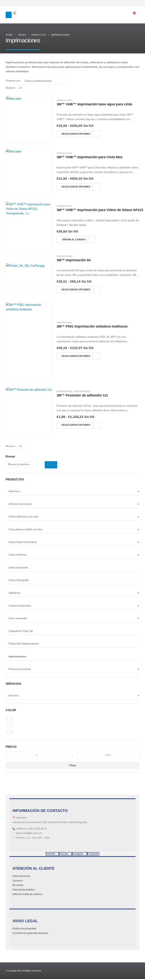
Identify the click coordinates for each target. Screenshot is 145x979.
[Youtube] (126, 3)
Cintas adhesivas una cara (23, 516)
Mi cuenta (17, 885)
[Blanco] (9, 718)
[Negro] (9, 725)
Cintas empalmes (18, 567)
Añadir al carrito (74, 239)
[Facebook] (120, 3)
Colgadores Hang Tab (20, 630)
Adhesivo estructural (19, 503)
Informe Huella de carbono (27, 894)
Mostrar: (11, 87)
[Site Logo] (22, 15)
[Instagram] (131, 3)
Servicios (13, 695)
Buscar (51, 464)
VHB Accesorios (81, 391)
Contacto (17, 880)
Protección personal (19, 669)
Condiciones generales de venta (30, 933)
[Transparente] (9, 731)
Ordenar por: (13, 80)
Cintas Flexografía (18, 580)
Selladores (14, 592)
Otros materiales (17, 618)
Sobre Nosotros (21, 876)
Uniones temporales (19, 605)
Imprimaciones (64, 100)
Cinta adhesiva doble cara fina (25, 529)
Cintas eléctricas (17, 554)
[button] (9, 15)
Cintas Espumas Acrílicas (22, 541)
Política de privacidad (24, 928)
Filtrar (72, 765)
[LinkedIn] (136, 3)
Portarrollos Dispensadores (23, 643)
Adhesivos (14, 491)
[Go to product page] (29, 119)
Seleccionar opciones (75, 134)
